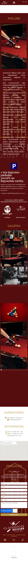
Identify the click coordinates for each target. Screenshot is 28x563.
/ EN (26, 2)
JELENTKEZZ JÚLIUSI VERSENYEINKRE (14, 9)
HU (23, 2)
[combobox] (2, 500)
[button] (14, 2)
